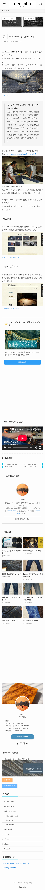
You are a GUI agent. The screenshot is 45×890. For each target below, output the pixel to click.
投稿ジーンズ (10, 820)
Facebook (10, 863)
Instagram (18, 863)
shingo (23, 499)
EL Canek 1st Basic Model (12, 257)
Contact (7, 849)
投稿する (7, 780)
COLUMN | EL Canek (10, 309)
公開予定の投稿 (9, 785)
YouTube (25, 863)
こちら (26, 506)
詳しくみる (22, 362)
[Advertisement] (22, 394)
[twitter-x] (21, 743)
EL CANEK (8, 458)
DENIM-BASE (9, 806)
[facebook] (17, 743)
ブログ (6, 834)
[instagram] (24, 743)
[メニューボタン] (4, 4)
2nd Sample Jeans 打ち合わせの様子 (21, 154)
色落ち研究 (8, 829)
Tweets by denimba (9, 868)
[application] (22, 438)
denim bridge (12, 511)
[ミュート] (36, 447)
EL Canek (5, 95)
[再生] (5, 447)
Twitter (4, 863)
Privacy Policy (28, 883)
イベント (7, 839)
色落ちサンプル (10, 811)
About (6, 844)
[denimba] (22, 4)
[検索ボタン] (41, 4)
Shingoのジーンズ (12, 816)
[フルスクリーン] (40, 447)
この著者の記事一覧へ (22, 519)
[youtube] (27, 743)
